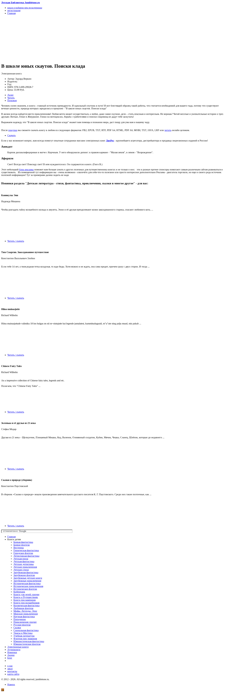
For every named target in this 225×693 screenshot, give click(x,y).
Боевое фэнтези (21, 545)
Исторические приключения (28, 586)
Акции (11, 655)
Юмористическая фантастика (28, 641)
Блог (9, 658)
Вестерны (18, 547)
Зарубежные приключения (27, 580)
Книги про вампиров (24, 600)
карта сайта (13, 674)
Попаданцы (19, 619)
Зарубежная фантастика (25, 572)
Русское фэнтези (22, 625)
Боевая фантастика (23, 542)
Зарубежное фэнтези (24, 575)
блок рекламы (26, 169)
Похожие (12, 100)
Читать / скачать (15, 241)
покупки (12, 130)
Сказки (17, 627)
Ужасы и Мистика (22, 633)
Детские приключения (25, 567)
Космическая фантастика (26, 605)
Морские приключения (25, 613)
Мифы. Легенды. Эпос (25, 611)
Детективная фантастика (26, 556)
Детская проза (20, 558)
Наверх (11, 684)
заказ (10, 668)
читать (167, 130)
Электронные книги (18, 647)
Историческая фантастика (27, 583)
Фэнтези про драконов (25, 638)
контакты (12, 671)
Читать (11, 97)
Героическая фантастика (26, 550)
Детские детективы (23, 564)
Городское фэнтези (23, 553)
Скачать (11, 135)
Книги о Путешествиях (25, 597)
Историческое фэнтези (25, 589)
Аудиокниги (13, 649)
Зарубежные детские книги (27, 578)
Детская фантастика (23, 561)
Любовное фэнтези (23, 608)
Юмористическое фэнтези (27, 644)
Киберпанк (19, 591)
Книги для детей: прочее (26, 594)
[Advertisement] (79, 38)
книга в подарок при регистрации (24, 7)
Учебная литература (23, 636)
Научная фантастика (24, 616)
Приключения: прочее (25, 622)
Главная (11, 536)
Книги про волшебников (26, 602)
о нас (10, 666)
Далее (10, 95)
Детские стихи (21, 569)
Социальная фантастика (26, 630)
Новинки (12, 652)
